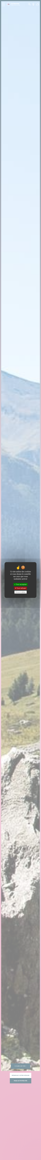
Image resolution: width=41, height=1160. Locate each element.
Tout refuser (21, 588)
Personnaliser (20, 592)
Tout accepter (21, 584)
